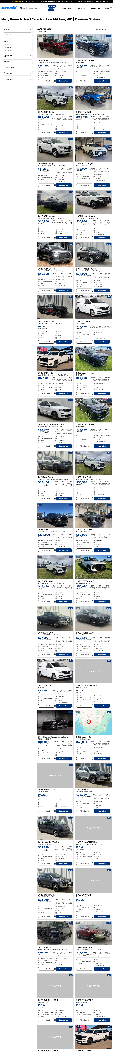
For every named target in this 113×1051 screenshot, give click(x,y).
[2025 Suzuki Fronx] (93, 46)
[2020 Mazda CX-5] (93, 775)
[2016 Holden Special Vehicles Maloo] (55, 722)
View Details (46, 81)
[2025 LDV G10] (93, 307)
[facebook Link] (108, 2)
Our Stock (52, 6)
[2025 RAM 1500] (55, 46)
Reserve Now (63, 81)
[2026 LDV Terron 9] (93, 515)
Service (51, 10)
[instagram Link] (110, 2)
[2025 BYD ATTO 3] (55, 775)
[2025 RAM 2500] (55, 307)
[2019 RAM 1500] (55, 618)
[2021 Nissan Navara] (93, 202)
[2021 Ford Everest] (93, 933)
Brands (70, 8)
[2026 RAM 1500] (55, 515)
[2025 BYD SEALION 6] (93, 828)
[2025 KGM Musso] (55, 202)
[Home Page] (9, 8)
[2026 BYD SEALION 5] (93, 671)
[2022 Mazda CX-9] (93, 618)
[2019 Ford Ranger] (55, 149)
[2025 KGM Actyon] (93, 149)
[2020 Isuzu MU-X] (55, 880)
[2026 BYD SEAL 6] (93, 986)
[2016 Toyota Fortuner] (93, 254)
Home (64, 8)
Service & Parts (94, 8)
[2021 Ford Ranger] (55, 463)
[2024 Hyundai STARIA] (55, 828)
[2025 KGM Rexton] (55, 98)
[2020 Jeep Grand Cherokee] (55, 410)
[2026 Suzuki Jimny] (93, 722)
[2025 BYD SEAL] (93, 880)
